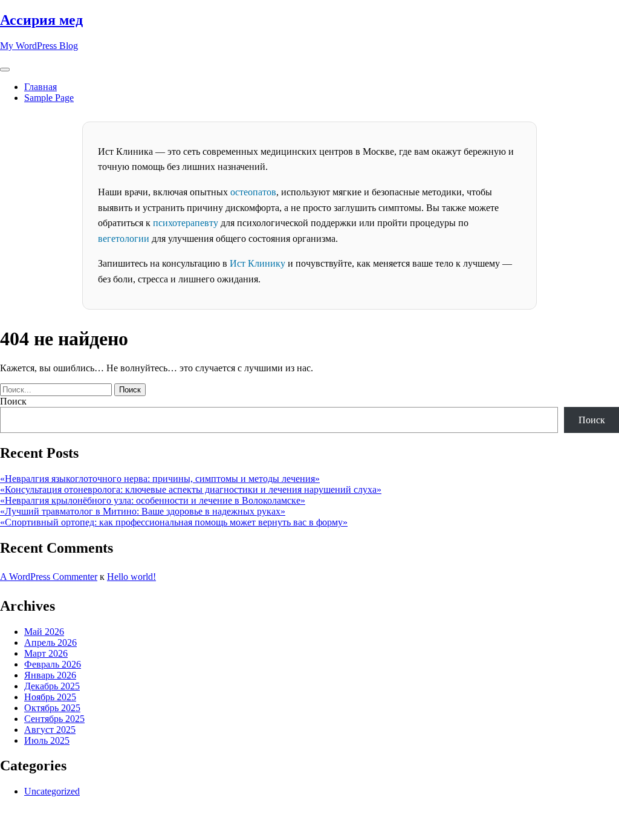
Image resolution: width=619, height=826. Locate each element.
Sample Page (49, 98)
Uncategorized (52, 791)
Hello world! (131, 576)
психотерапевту (185, 223)
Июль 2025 (47, 740)
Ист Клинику (257, 263)
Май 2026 (44, 631)
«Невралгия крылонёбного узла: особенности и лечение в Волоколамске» (152, 500)
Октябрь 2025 (52, 708)
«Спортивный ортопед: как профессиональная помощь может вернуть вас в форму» (174, 522)
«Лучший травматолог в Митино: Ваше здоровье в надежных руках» (142, 511)
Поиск (13, 401)
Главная (40, 87)
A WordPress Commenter (48, 576)
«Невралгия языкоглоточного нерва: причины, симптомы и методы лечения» (160, 478)
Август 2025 (50, 729)
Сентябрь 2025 (54, 719)
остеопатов (253, 192)
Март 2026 (46, 653)
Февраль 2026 (52, 664)
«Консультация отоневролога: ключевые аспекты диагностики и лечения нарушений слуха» (190, 489)
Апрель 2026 (50, 642)
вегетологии (123, 238)
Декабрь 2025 (52, 686)
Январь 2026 (50, 675)
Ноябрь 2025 (50, 697)
